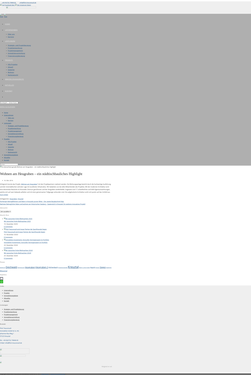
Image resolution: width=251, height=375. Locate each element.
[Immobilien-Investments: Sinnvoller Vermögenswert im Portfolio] (26, 240)
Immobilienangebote (11, 155)
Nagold (92, 267)
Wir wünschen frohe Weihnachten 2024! (17, 253)
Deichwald (11, 267)
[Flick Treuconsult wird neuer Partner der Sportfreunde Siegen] (25, 229)
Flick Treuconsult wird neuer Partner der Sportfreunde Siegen (24, 232)
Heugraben (13, 199)
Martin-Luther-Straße (84, 267)
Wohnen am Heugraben (29, 184)
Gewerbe (11, 147)
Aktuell (10, 144)
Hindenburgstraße (62, 267)
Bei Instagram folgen (24, 5)
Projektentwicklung (14, 128)
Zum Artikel (4, 195)
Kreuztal (20, 199)
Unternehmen (8, 115)
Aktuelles (7, 157)
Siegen (103, 267)
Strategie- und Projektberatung (18, 126)
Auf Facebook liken (8, 5)
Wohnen (11, 150)
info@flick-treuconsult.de (27, 3)
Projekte (7, 139)
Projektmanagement (15, 131)
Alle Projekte (12, 142)
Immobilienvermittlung (15, 134)
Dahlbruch (2, 267)
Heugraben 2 (41, 267)
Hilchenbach (53, 267)
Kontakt (6, 160)
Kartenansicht (12, 152)
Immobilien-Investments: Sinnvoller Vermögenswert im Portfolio (25, 242)
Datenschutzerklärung (57, 374)
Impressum (45, 374)
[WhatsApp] (56, 281)
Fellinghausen (21, 267)
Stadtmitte (108, 267)
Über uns (11, 118)
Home (6, 113)
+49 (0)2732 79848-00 (9, 3)
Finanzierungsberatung (15, 136)
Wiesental (3, 271)
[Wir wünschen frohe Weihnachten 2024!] (18, 250)
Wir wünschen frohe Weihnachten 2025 (17, 221)
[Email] (56, 278)
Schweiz (97, 267)
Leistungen (7, 123)
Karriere (10, 120)
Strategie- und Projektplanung (14, 309)
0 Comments (8, 227)
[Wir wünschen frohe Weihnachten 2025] (18, 219)
